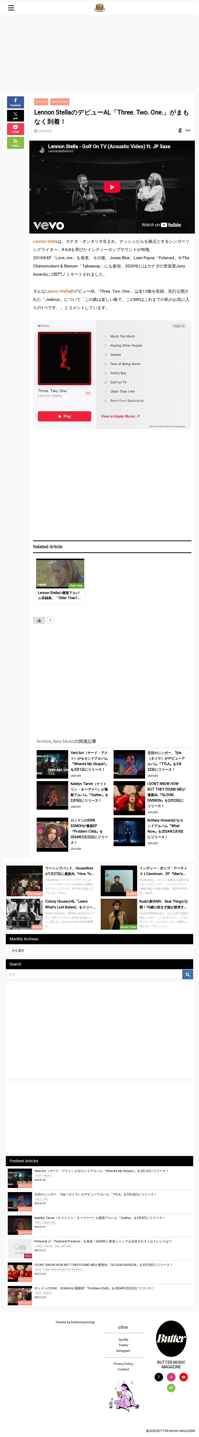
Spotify (123, 1339)
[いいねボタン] (39, 620)
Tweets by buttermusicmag (75, 1322)
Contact (123, 1369)
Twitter (123, 1345)
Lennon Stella (45, 241)
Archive (41, 101)
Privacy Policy (123, 1364)
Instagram (123, 1351)
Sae (187, 130)
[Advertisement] (99, 52)
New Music (60, 101)
